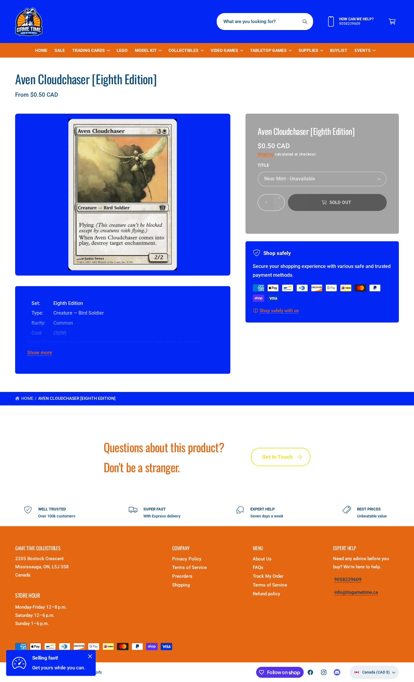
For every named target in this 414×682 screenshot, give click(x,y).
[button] (392, 21)
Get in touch (277, 457)
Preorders (182, 576)
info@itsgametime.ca (356, 592)
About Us (262, 559)
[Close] (90, 656)
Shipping (266, 154)
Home (27, 398)
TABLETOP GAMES (268, 50)
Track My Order (268, 576)
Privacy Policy (186, 559)
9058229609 (348, 579)
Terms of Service (189, 567)
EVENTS (363, 50)
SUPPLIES (308, 50)
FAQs (258, 567)
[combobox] (265, 21)
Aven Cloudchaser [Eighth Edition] (77, 398)
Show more (39, 353)
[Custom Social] (337, 672)
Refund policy (266, 594)
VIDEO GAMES (224, 50)
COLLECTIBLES (184, 50)
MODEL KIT (146, 50)
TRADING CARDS (88, 50)
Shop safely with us (279, 310)
